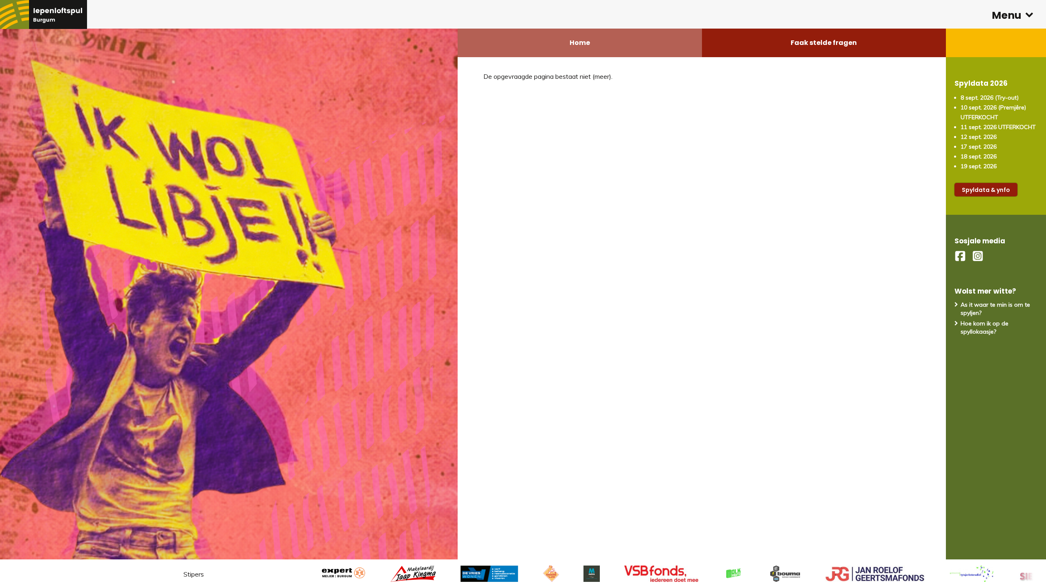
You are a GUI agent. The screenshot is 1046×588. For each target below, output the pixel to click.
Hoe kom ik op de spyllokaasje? (984, 327)
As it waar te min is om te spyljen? (995, 308)
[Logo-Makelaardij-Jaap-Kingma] (382, 574)
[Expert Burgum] (312, 574)
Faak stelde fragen (824, 42)
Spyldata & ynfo (986, 190)
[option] (458, 574)
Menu (1006, 15)
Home (580, 42)
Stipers (193, 574)
